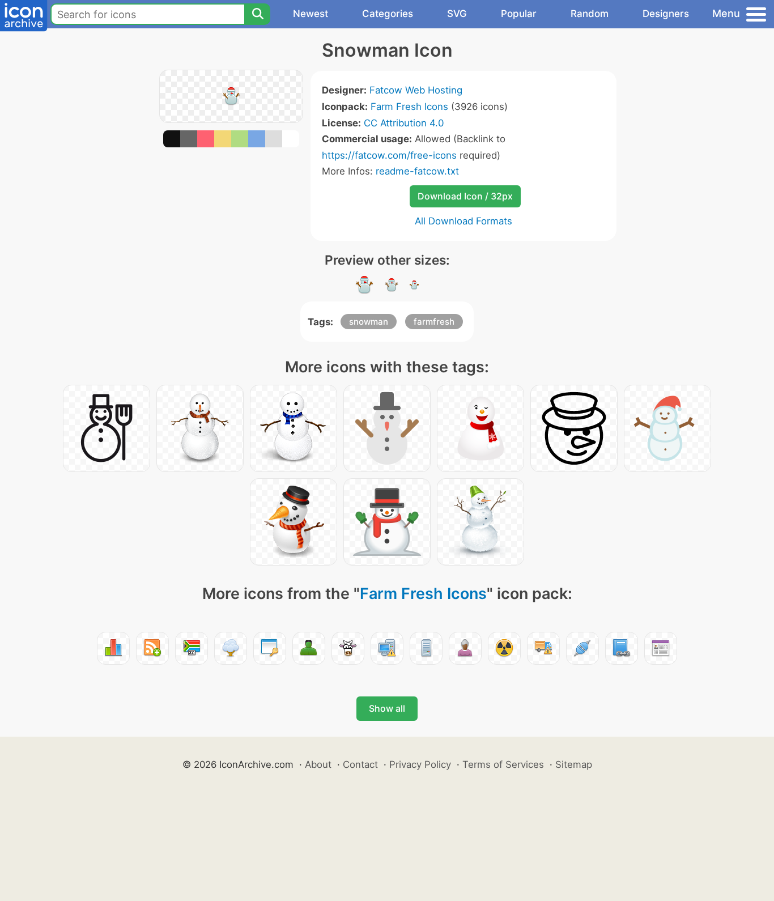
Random (590, 13)
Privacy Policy (420, 764)
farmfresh (434, 321)
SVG (457, 13)
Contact (360, 764)
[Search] (257, 14)
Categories (387, 13)
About (318, 764)
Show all (387, 708)
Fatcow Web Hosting (415, 90)
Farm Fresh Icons (409, 106)
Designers (666, 13)
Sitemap (573, 764)
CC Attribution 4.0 (404, 123)
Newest (310, 13)
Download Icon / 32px (465, 196)
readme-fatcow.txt (417, 171)
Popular (519, 13)
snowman (368, 321)
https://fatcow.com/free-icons (389, 155)
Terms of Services (503, 764)
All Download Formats (463, 221)
